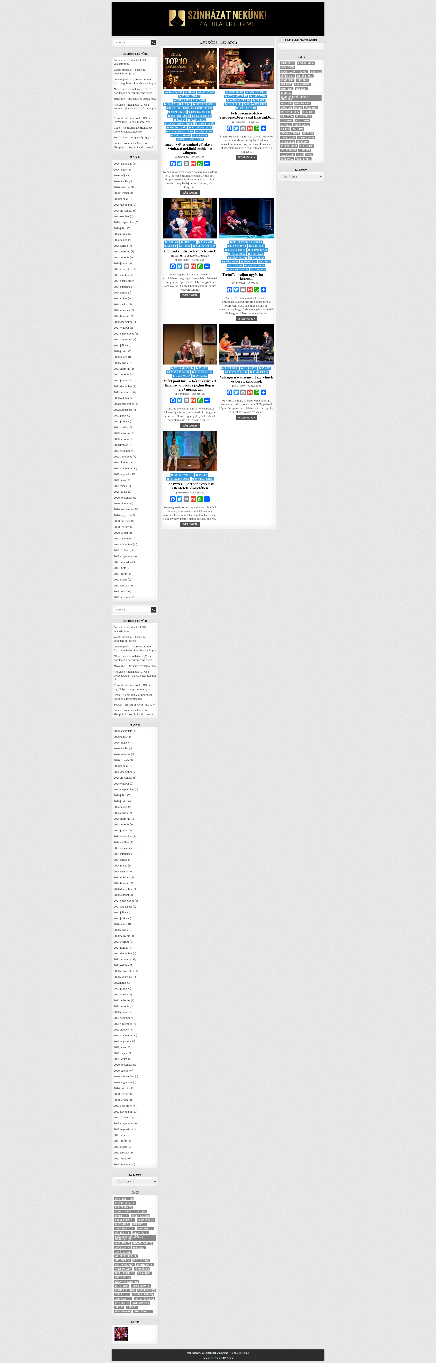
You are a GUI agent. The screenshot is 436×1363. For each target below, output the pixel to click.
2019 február (121, 585)
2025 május (120, 240)
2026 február (121, 193)
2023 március (122, 368)
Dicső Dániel (122, 1224)
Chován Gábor (145, 1220)
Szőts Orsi (122, 1303)
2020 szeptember (124, 509)
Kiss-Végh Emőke (142, 1243)
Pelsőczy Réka (198, 119)
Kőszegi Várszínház (205, 104)
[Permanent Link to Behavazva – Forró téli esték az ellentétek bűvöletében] (190, 451)
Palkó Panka (236, 265)
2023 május (120, 357)
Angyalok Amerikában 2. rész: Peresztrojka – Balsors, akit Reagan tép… (135, 108)
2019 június (120, 573)
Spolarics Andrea (239, 269)
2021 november (123, 456)
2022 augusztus (123, 409)
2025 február (121, 257)
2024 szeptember (124, 281)
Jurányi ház (140, 1232)
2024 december (123, 269)
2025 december (123, 204)
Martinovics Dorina (126, 1256)
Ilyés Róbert (122, 1232)
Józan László (257, 253)
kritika (139, 1247)
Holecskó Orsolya (236, 249)
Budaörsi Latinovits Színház (190, 100)
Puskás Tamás (123, 1269)
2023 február (121, 374)
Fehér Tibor (139, 1224)
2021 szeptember (124, 468)
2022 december (123, 386)
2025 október (121, 216)
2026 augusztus (123, 163)
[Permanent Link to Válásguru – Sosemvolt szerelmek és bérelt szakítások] (246, 344)
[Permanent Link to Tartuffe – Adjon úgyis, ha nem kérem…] (246, 218)
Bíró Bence (121, 1215)
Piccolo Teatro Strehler (180, 123)
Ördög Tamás (123, 1311)
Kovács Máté (122, 1247)
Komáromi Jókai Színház (178, 104)
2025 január (121, 263)
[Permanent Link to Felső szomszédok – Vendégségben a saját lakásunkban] (246, 68)
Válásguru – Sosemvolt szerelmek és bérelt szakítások (246, 379)
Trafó (119, 1307)
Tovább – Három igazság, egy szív (134, 137)
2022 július (120, 415)
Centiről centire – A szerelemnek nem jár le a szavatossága (190, 253)
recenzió (144, 1273)
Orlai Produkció (202, 115)
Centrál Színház (124, 1220)
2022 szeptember (124, 403)
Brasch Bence (231, 368)
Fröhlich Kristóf (124, 1228)
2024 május (120, 298)
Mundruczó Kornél (200, 111)
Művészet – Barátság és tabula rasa (135, 98)
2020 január (121, 532)
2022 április (121, 427)
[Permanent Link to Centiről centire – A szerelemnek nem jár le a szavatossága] (190, 218)
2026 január (121, 199)
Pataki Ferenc (145, 1264)
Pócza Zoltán (234, 104)
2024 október (121, 275)
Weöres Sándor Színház (191, 139)
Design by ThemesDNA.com (218, 1358)
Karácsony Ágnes (257, 92)
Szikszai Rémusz (182, 135)
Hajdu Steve (190, 242)
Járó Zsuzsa (122, 1243)
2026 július (120, 169)
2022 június (121, 421)
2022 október (121, 398)
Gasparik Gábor (238, 245)
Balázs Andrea (236, 92)
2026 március (122, 187)
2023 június (121, 351)
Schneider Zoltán (247, 107)
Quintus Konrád (256, 265)
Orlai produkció (124, 1264)
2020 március (122, 521)
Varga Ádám (201, 375)
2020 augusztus (123, 515)
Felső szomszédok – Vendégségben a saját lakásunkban (246, 115)
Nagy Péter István (180, 115)
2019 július (120, 568)
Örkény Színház (143, 1311)
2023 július (120, 345)
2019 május (120, 579)
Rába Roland (122, 1277)
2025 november (123, 210)
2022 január (121, 445)
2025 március (122, 251)
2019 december (123, 538)
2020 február (121, 527)
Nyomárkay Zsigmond (240, 100)
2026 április (121, 181)
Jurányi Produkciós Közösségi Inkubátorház (129, 1238)
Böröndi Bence (140, 1215)
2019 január (121, 591)
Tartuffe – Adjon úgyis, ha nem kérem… (246, 276)
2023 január (121, 380)
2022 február (121, 439)
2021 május (120, 486)
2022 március (122, 433)
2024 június (120, 292)
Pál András (142, 1269)
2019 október (121, 550)
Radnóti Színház (178, 127)
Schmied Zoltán (141, 1286)
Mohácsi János (178, 111)
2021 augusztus (122, 474)
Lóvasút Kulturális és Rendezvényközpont (190, 107)
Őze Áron (181, 119)
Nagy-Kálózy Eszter (183, 474)
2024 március (122, 310)
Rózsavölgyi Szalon (202, 127)
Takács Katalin (182, 375)
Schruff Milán (146, 1290)
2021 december (123, 451)
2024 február (121, 316)
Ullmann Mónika (260, 371)
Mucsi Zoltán (141, 1260)
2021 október (121, 462)
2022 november (123, 392)
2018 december (123, 597)
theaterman (183, 157)
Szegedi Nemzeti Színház (181, 131)
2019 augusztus (123, 562)
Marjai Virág (207, 242)
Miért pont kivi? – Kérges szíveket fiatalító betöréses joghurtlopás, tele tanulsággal (190, 385)
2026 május (121, 175)
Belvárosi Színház (191, 96)
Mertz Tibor (122, 1260)
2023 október (121, 327)
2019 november (123, 544)
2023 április (121, 363)
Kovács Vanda (231, 261)
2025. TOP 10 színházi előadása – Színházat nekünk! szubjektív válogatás (190, 148)
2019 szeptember (124, 556)
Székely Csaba (205, 131)
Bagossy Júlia (207, 92)
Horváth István (259, 249)
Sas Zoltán (122, 1286)
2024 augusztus (123, 286)
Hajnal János (257, 245)
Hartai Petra (145, 1228)
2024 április (121, 304)
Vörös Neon (201, 135)
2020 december (123, 497)
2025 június (121, 234)
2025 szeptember (124, 222)
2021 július (120, 480)
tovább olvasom (191, 193)
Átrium (191, 92)
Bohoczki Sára (123, 1207)
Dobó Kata (173, 242)
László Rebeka (260, 96)
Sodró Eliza (122, 1294)
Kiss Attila (258, 257)
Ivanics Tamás (238, 253)
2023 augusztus (123, 339)
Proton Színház (206, 123)
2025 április (121, 245)
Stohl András (123, 1298)
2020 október (122, 503)
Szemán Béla (259, 269)
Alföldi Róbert (174, 92)
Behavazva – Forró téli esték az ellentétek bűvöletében (190, 486)
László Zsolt (123, 1251)
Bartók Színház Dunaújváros (247, 242)
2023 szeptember (124, 333)
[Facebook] (172, 164)
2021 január (120, 491)
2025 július (120, 228)
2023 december (123, 322)
